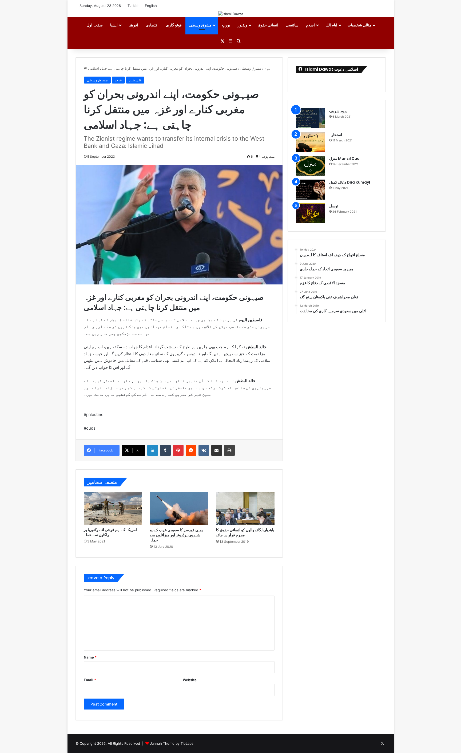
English (151, 5)
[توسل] (310, 213)
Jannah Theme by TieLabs (171, 743)
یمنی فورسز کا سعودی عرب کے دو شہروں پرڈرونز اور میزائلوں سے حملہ (176, 535)
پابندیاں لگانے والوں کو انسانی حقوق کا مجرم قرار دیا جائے (245, 532)
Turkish (134, 5)
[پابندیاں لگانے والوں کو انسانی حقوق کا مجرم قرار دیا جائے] (245, 508)
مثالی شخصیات (359, 25)
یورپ (226, 25)
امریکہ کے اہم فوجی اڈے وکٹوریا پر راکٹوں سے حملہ (110, 532)
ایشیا (114, 25)
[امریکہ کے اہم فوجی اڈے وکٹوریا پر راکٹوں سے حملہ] (113, 508)
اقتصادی (152, 25)
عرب (118, 80)
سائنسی (292, 25)
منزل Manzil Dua (344, 158)
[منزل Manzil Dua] (310, 166)
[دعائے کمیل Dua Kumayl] (310, 190)
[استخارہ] (310, 142)
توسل (333, 206)
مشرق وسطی (200, 25)
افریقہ (133, 25)
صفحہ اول (95, 25)
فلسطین (135, 80)
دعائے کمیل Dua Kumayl (349, 182)
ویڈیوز (242, 25)
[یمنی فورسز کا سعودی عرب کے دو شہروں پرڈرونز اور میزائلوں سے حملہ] (179, 508)
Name (90, 657)
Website (190, 680)
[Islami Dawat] (230, 14)
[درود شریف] (310, 118)
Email (90, 680)
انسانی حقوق (268, 25)
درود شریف (338, 111)
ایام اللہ (331, 25)
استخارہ (335, 134)
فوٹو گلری (174, 25)
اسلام (310, 25)
